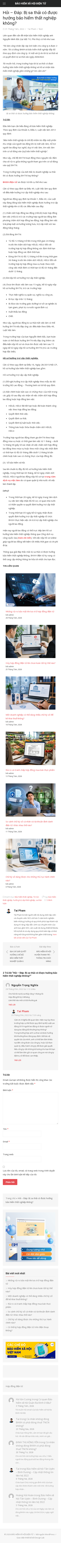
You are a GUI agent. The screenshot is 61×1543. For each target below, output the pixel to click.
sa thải (39, 900)
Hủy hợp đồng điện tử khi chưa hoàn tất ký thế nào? (30, 663)
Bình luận (8, 1090)
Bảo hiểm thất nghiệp (23, 897)
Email (6, 1141)
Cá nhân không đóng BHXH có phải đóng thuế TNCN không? (32, 1422)
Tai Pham (32, 29)
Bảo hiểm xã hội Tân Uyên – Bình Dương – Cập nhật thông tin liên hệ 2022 (35, 1472)
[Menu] (4, 3)
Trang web (8, 1154)
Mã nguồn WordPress (45, 1534)
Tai (17, 1419)
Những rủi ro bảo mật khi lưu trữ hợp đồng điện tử (30, 611)
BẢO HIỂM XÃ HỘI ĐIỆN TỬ (30, 3)
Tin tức (36, 897)
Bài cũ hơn (18, 953)
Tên (5, 1129)
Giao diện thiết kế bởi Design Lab (30, 1537)
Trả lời (12, 1005)
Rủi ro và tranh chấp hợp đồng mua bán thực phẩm (30, 770)
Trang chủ (10, 1198)
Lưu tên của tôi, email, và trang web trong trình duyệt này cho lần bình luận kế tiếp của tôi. (29, 1172)
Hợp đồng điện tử (14, 1386)
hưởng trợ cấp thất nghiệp (24, 900)
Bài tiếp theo (42, 953)
